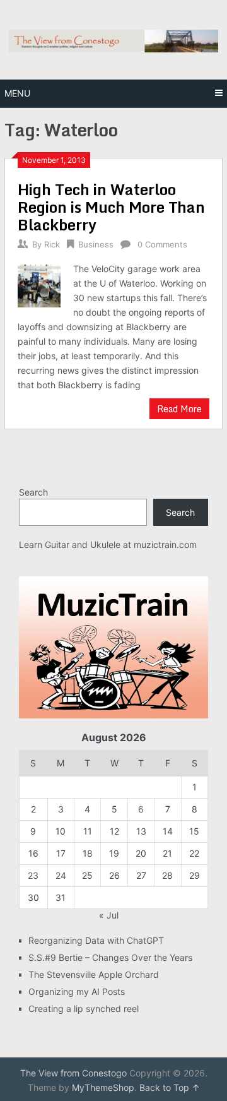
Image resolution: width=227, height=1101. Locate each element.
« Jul (109, 915)
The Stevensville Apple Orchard (93, 974)
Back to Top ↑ (169, 1087)
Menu (17, 93)
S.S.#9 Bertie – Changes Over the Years (110, 957)
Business (96, 244)
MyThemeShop (103, 1087)
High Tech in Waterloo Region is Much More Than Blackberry (111, 207)
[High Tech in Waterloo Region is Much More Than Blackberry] (39, 284)
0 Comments (162, 244)
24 (60, 875)
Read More (179, 409)
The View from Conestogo (73, 1073)
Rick (52, 244)
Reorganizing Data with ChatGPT (96, 940)
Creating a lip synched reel (83, 1008)
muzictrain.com (165, 544)
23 (33, 875)
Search (33, 492)
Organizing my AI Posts (76, 991)
